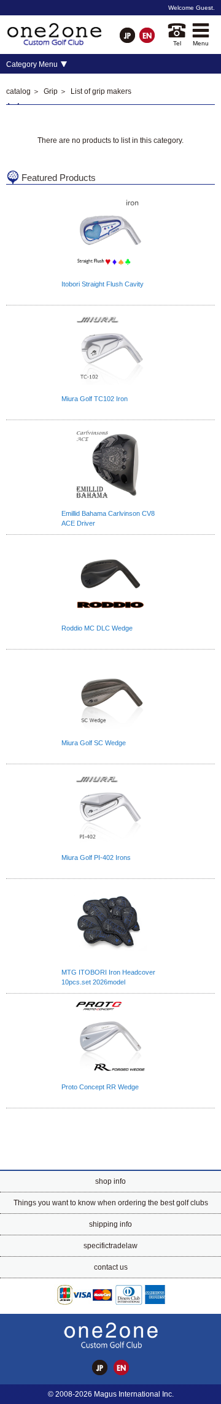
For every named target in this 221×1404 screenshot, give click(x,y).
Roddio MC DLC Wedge (97, 628)
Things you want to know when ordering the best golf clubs (111, 1203)
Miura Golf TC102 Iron (94, 398)
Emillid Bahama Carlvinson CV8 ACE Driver (108, 518)
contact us (111, 1267)
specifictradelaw (110, 1245)
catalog (18, 91)
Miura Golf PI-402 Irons (96, 857)
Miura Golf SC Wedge (93, 742)
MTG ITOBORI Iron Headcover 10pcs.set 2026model (108, 977)
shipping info (110, 1224)
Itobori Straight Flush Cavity (102, 284)
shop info (110, 1181)
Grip (51, 91)
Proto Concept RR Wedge (100, 1087)
